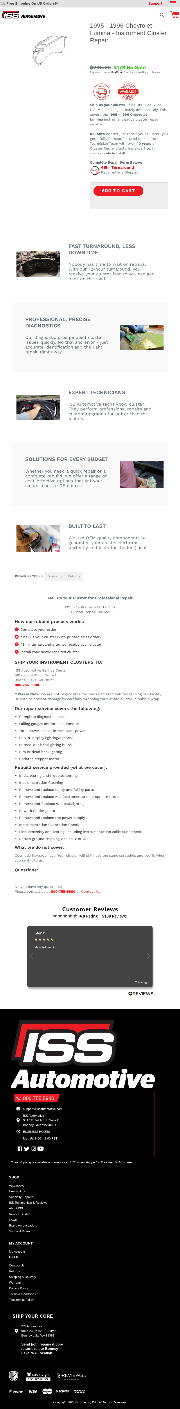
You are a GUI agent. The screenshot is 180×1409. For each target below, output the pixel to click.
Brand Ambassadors (23, 1225)
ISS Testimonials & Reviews (28, 1202)
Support (155, 3)
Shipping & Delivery (22, 1277)
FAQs (13, 1219)
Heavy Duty (17, 1191)
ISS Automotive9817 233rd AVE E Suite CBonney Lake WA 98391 (41, 1120)
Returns (74, 576)
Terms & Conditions (22, 1294)
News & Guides (19, 1214)
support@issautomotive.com (43, 1109)
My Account (17, 1251)
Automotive (17, 1185)
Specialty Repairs (21, 1197)
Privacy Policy (18, 1288)
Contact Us (90, 891)
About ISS (16, 1208)
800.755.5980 (38, 1098)
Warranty (55, 576)
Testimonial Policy (21, 1299)
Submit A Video (19, 1231)
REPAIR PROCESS (29, 576)
